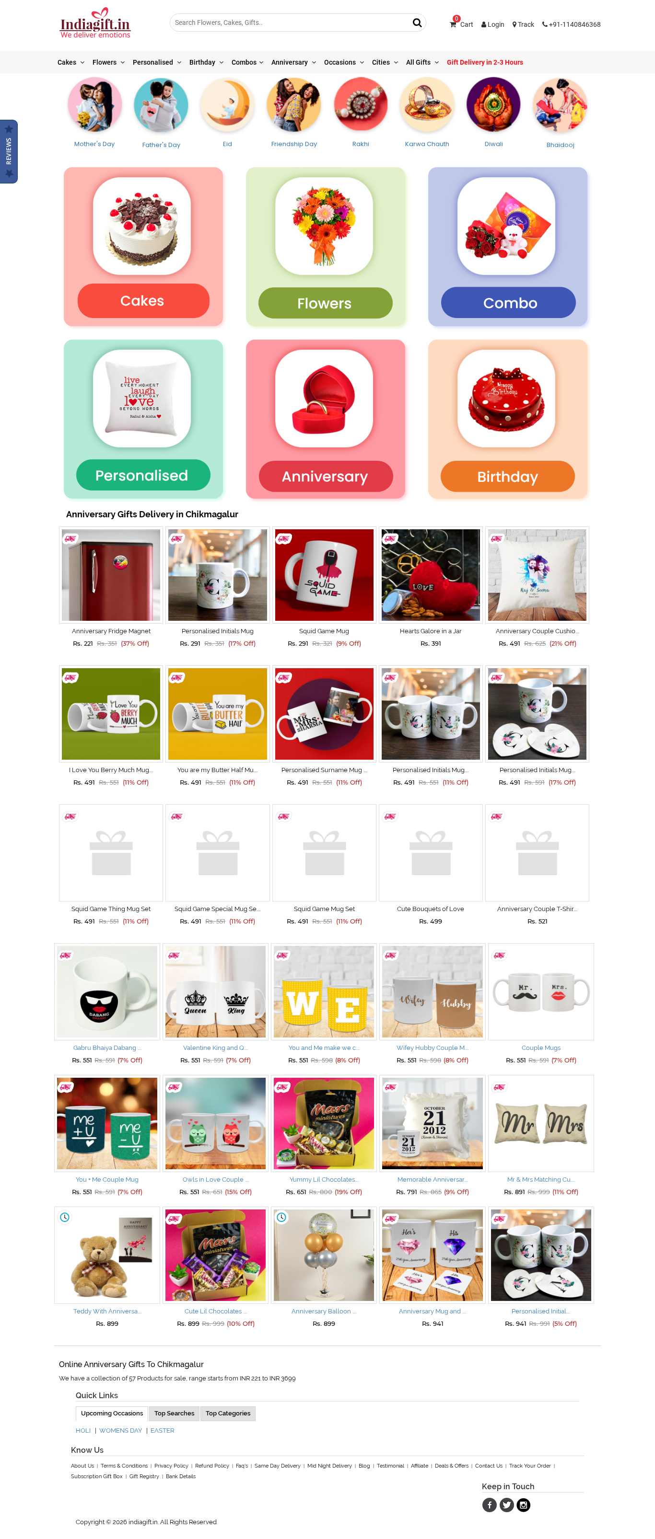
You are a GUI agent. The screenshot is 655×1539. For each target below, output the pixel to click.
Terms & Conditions (124, 1466)
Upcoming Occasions (112, 1413)
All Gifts (419, 62)
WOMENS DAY (120, 1430)
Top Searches (174, 1413)
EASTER (162, 1430)
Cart (464, 24)
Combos (244, 62)
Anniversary (290, 62)
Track (525, 24)
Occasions (340, 62)
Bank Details (181, 1476)
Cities (381, 62)
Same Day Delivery (278, 1466)
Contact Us (489, 1466)
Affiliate (419, 1466)
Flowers (105, 62)
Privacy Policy (171, 1466)
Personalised (154, 62)
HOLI (83, 1430)
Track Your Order (530, 1466)
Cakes (68, 62)
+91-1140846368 (574, 24)
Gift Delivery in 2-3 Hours (485, 62)
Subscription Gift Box (97, 1476)
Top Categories (228, 1413)
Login (495, 24)
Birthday (203, 62)
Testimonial (390, 1466)
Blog (364, 1466)
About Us (82, 1466)
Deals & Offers (451, 1466)
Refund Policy (212, 1466)
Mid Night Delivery (329, 1466)
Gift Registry (144, 1476)
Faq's (242, 1466)
